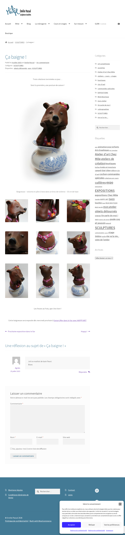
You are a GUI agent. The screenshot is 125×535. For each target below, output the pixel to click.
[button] (120, 504)
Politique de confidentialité (78, 530)
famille (97, 199)
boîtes (97, 167)
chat (104, 170)
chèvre (114, 170)
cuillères (100, 182)
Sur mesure (78, 23)
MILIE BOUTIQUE (111, 203)
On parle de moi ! (104, 105)
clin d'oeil (101, 84)
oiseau (98, 215)
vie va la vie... (112, 236)
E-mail (39, 437)
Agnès (17, 368)
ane (96, 147)
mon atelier (102, 101)
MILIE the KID (99, 207)
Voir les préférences (112, 525)
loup (103, 203)
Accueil (8, 23)
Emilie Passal (29, 62)
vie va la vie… (103, 117)
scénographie (99, 233)
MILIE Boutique (103, 97)
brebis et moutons (108, 167)
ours (29, 68)
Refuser (92, 525)
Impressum (109, 530)
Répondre (83, 372)
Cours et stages (60, 23)
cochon (103, 174)
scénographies (103, 109)
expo (109, 182)
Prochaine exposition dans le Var (21, 331)
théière (98, 236)
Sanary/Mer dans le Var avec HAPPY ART (70, 320)
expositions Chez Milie (106, 195)
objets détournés (20, 68)
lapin (112, 199)
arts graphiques (104, 64)
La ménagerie (40, 23)
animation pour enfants (108, 147)
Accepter (71, 525)
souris (106, 233)
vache (104, 236)
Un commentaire (42, 62)
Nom (13, 437)
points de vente (104, 219)
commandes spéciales (106, 88)
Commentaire (16, 403)
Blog (29, 23)
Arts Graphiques (102, 150)
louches (98, 203)
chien (108, 170)
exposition (98, 186)
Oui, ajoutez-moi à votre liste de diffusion (29, 449)
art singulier (113, 150)
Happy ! (84, 331)
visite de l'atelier (102, 239)
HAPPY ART (104, 199)
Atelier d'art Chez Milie (106, 72)
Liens (70, 495)
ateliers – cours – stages (107, 76)
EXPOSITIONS (103, 93)
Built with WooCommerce (40, 521)
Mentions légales (15, 490)
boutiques (101, 80)
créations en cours (112, 178)
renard (108, 223)
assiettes (101, 68)
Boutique (9, 33)
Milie (17, 23)
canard (98, 170)
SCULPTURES (19, 42)
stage (111, 232)
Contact (71, 490)
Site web (66, 437)
